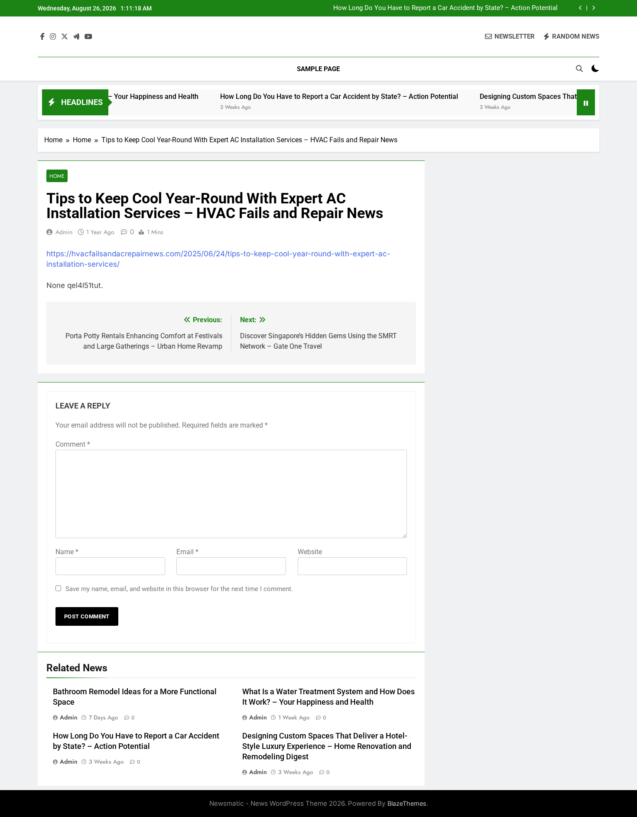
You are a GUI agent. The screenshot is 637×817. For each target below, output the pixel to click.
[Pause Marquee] (586, 102)
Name (66, 552)
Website (310, 552)
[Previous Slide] (580, 8)
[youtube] (88, 37)
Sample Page (318, 69)
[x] (64, 37)
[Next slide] (593, 8)
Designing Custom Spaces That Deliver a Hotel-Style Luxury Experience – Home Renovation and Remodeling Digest (326, 746)
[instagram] (52, 37)
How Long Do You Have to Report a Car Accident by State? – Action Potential (445, 8)
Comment (72, 444)
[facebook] (42, 37)
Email (187, 552)
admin (63, 232)
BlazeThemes (406, 803)
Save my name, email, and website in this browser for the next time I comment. (179, 589)
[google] (76, 37)
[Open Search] (579, 68)
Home (57, 176)
